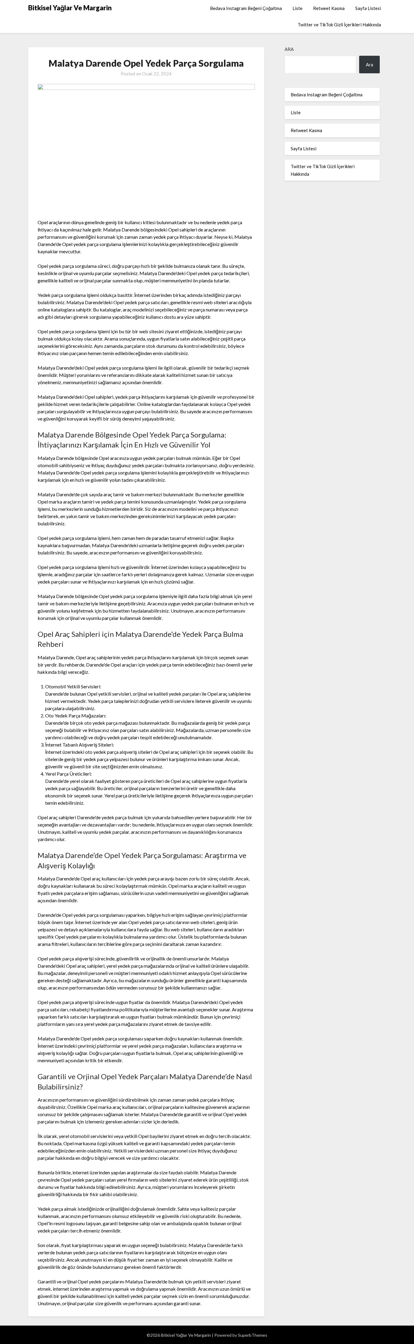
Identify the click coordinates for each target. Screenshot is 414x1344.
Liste (297, 8)
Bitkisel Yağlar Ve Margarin (70, 8)
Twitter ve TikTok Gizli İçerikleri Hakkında (339, 24)
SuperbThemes (252, 1335)
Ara (289, 49)
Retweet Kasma (329, 8)
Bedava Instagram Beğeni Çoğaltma (246, 8)
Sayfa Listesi (368, 8)
